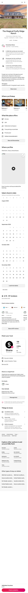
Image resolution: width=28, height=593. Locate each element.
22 (10, 237)
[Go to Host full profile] (13, 347)
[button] (4, 323)
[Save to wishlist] (24, 2)
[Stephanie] (24, 312)
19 (6, 257)
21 (6, 237)
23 (13, 237)
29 (10, 240)
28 (20, 217)
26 (6, 261)
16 (13, 234)
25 (10, 217)
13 (3, 234)
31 (6, 220)
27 (20, 277)
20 (3, 237)
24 (6, 217)
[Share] (22, 2)
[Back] (3, 2)
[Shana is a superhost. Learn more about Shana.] (3, 45)
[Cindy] (3, 312)
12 (6, 254)
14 (6, 234)
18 (3, 257)
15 (10, 234)
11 (3, 254)
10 (10, 271)
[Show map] (13, 168)
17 (10, 274)
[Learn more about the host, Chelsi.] (3, 384)
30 (6, 281)
